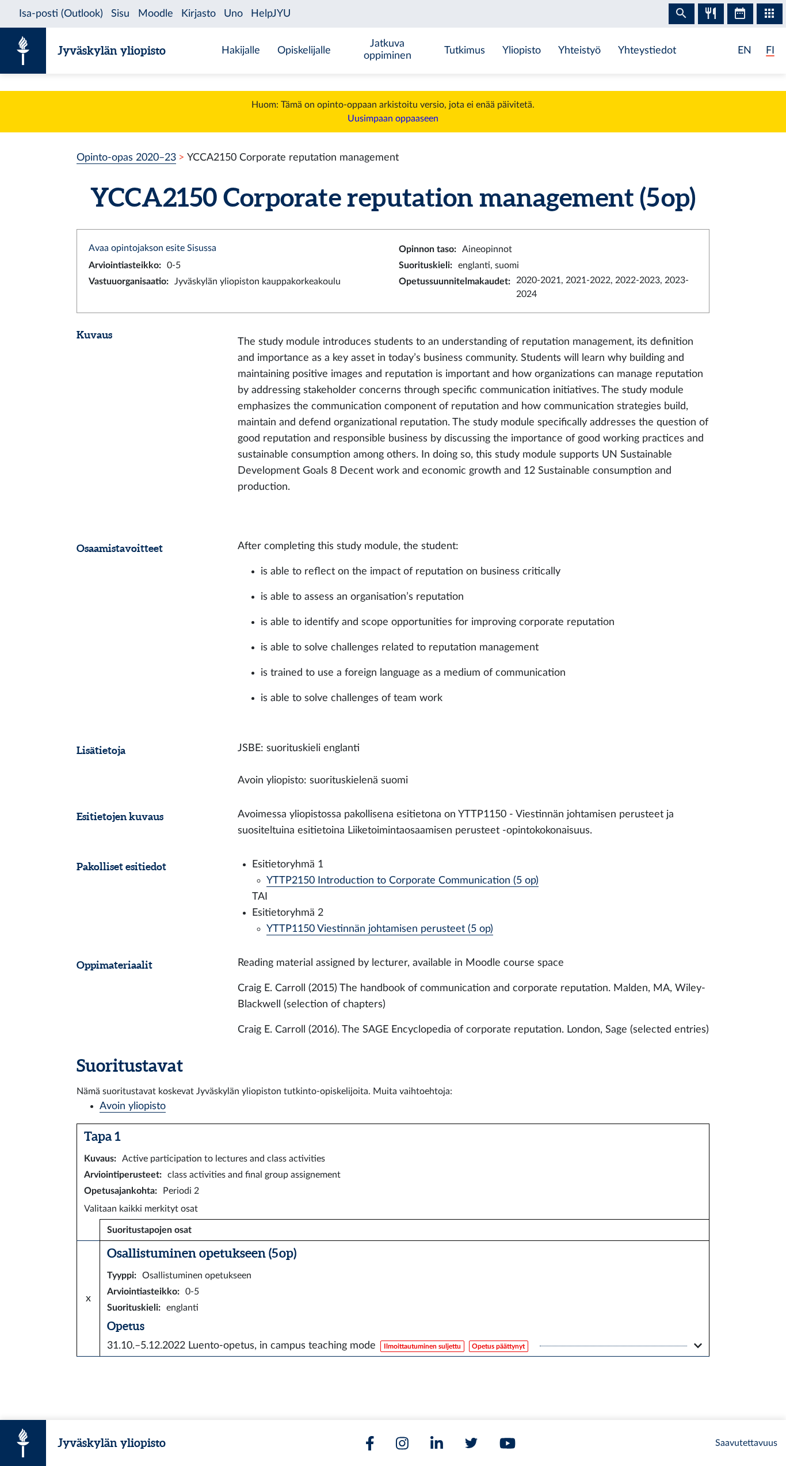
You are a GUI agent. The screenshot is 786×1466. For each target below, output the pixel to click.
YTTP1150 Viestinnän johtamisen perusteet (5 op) (379, 929)
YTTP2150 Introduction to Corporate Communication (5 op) (402, 880)
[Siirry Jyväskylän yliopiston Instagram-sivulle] (402, 1443)
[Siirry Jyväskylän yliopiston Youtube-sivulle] (507, 1443)
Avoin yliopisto (133, 1106)
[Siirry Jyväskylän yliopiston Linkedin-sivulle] (436, 1443)
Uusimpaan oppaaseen (393, 118)
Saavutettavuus (746, 1443)
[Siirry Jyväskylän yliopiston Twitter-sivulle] (471, 1443)
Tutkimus (464, 50)
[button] (404, 1346)
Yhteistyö (579, 50)
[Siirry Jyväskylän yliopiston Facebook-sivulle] (370, 1443)
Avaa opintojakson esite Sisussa (152, 248)
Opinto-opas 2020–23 (126, 157)
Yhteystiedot (647, 50)
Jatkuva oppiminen (387, 49)
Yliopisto (521, 50)
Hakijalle (241, 50)
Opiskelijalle (304, 50)
